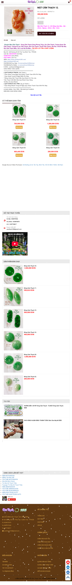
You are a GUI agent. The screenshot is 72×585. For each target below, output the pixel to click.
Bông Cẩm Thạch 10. (30, 266)
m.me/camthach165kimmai (26, 65)
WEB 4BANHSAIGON (8, 487)
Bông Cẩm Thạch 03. (19, 148)
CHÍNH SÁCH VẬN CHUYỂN (45, 548)
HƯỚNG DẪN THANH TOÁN (45, 565)
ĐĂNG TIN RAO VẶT (8, 477)
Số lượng (41, 18)
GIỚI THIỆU (40, 519)
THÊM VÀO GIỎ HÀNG (47, 33)
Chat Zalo (68, 569)
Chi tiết (6, 40)
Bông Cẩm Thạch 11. (30, 288)
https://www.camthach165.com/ (16, 59)
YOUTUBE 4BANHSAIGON (10, 489)
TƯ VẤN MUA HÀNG (8, 571)
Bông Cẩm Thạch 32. (30, 376)
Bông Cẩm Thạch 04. (53, 148)
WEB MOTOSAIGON (8, 475)
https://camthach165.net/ (11, 61)
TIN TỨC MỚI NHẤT (7, 568)
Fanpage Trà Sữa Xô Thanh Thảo (12, 485)
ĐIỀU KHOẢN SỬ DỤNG (43, 571)
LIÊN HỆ (39, 525)
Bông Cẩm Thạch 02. (53, 120)
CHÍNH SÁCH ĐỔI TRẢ (43, 538)
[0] (69, 2)
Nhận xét (13, 40)
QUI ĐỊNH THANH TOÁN (44, 568)
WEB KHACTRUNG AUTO (10, 492)
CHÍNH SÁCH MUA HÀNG (44, 545)
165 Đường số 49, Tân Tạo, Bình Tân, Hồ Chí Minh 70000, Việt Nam (42, 165)
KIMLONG (54, 578)
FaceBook (68, 574)
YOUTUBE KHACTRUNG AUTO (11, 494)
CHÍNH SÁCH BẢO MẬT (44, 542)
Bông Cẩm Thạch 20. (30, 354)
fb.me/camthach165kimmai (26, 63)
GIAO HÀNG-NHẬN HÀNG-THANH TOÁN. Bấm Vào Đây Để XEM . (43, 420)
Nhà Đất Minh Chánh (8, 481)
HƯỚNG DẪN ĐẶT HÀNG (44, 561)
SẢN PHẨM (40, 522)
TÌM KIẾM (5, 561)
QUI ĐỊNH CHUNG (7, 565)
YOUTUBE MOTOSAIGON (10, 479)
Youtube (68, 564)
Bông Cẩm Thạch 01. (19, 120)
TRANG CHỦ (41, 516)
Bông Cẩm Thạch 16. (30, 332)
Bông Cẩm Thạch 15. (30, 310)
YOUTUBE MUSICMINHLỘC (10, 490)
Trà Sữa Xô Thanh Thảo (9, 483)
